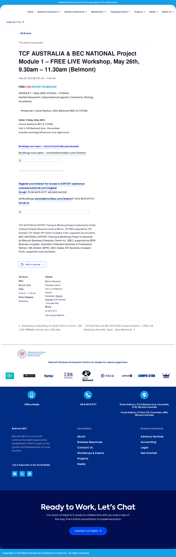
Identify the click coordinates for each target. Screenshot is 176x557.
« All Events (25, 33)
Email (22, 192)
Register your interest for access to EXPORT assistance (51, 184)
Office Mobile (31, 405)
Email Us (24, 203)
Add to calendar (32, 264)
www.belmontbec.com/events (53, 199)
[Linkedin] (29, 474)
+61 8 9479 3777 (88, 405)
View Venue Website (54, 315)
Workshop (23, 301)
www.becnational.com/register (38, 188)
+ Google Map (52, 303)
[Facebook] (14, 474)
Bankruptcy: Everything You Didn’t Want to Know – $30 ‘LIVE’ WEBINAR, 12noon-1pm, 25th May (50, 328)
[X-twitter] (22, 474)
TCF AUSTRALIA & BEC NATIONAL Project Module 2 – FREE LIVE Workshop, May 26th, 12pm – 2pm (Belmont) (118, 328)
